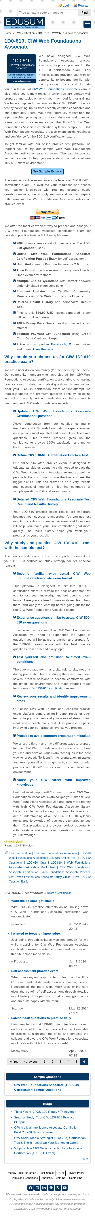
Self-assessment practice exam (34, 971)
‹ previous (31, 1061)
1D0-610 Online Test (62, 857)
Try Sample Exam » (47, 171)
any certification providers (70, 1203)
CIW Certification (25, 33)
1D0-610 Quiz (36, 862)
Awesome (21, 841)
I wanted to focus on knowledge (35, 933)
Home (8, 33)
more (85, 1158)
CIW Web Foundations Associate (55, 89)
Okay (10, 841)
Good (14, 841)
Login (66, 5)
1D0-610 (56, 862)
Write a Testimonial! (59, 893)
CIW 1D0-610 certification (47, 688)
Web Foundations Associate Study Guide (44, 877)
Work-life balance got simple (32, 900)
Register (84, 5)
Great (17, 841)
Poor (6, 841)
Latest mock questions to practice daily (41, 1018)
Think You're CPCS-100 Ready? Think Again (45, 1111)
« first (14, 1061)
